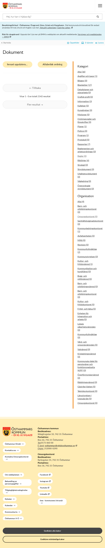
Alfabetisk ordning (52, 64)
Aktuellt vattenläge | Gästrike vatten (55, 27)
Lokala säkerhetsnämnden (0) (87, 326)
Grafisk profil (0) (85, 96)
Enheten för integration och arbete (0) (85, 316)
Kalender (9, 505)
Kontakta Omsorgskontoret (16, 457)
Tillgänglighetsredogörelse (16, 490)
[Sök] (97, 17)
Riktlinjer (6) (83, 160)
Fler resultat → (35, 104)
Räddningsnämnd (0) (87, 382)
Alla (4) (81, 201)
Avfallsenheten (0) (86, 236)
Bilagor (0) (82, 80)
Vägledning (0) (84, 181)
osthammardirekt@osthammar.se (60, 445)
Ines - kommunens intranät (51, 500)
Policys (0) (82, 131)
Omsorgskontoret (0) (87, 216)
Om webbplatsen (12, 475)
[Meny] (100, 5)
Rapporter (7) (84, 144)
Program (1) (83, 135)
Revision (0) (83, 244)
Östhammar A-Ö (12, 518)
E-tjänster (88, 42)
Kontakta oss (10, 450)
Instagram (44, 481)
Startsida (7, 42)
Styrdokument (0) (86, 169)
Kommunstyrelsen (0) (88, 256)
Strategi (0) (83, 165)
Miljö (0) (81, 240)
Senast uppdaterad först (19, 64)
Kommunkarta (11, 512)
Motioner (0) (84, 114)
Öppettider (74, 42)
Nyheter (8, 499)
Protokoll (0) (83, 139)
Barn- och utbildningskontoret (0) (87, 209)
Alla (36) (81, 71)
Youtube (43, 487)
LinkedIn (43, 494)
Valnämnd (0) (84, 349)
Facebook (44, 475)
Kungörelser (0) (85, 110)
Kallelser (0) (83, 105)
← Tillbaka (35, 87)
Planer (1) (82, 126)
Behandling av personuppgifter (12, 482)
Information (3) (85, 101)
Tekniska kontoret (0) (87, 391)
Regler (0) (82, 156)
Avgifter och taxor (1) (87, 76)
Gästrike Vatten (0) (86, 386)
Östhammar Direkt (13, 444)
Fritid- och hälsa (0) (87, 308)
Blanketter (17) (85, 85)
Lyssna (100, 42)
